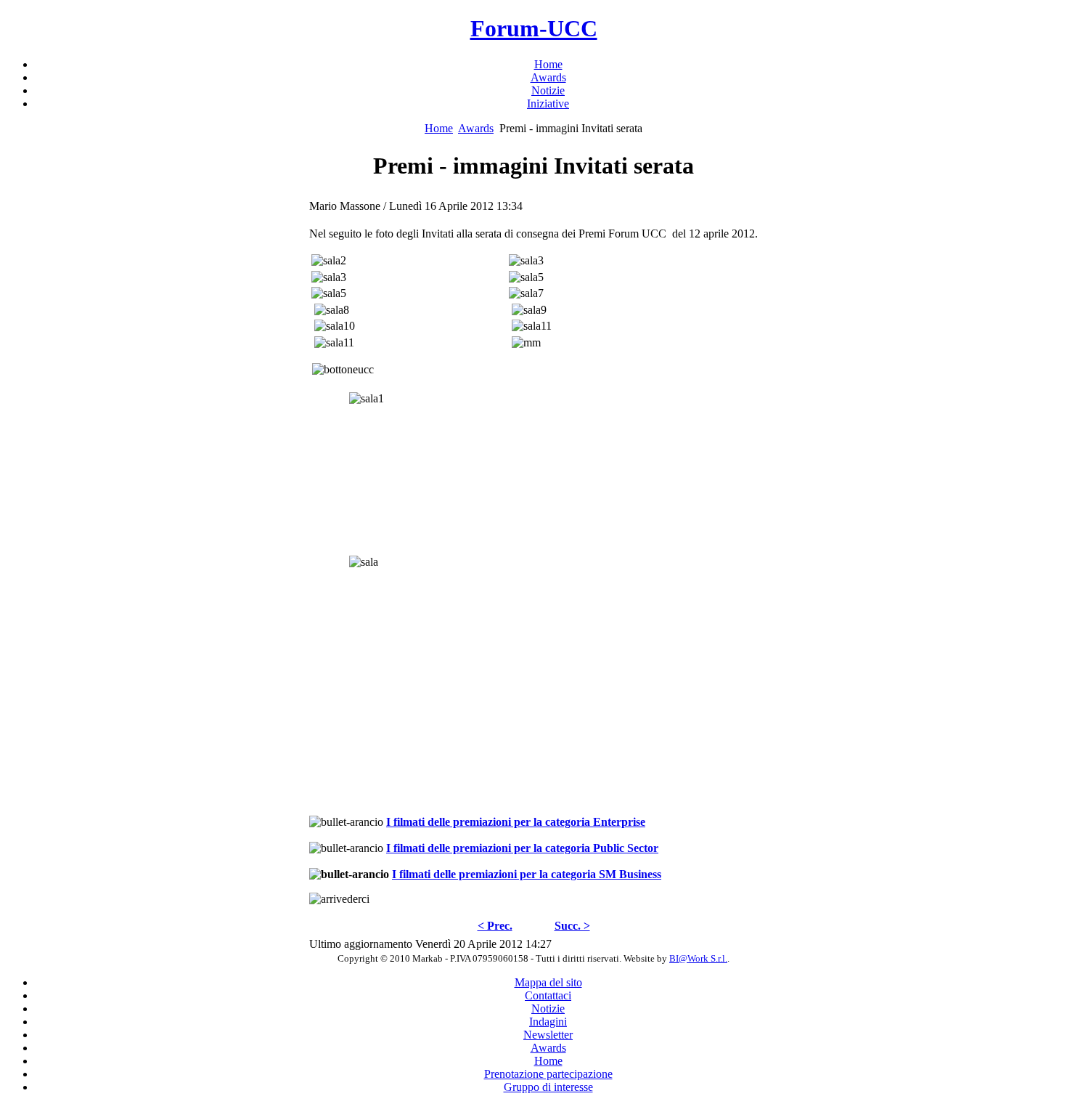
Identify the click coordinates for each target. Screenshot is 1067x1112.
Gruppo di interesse (548, 1087)
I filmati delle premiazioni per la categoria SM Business (526, 874)
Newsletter (548, 1034)
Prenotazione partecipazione (548, 1074)
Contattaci (548, 995)
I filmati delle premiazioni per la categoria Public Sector (522, 848)
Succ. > (572, 926)
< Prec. (495, 926)
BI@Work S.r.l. (698, 958)
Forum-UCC (533, 28)
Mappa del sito (548, 982)
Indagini (548, 1021)
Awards (476, 128)
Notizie (548, 1008)
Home (439, 128)
